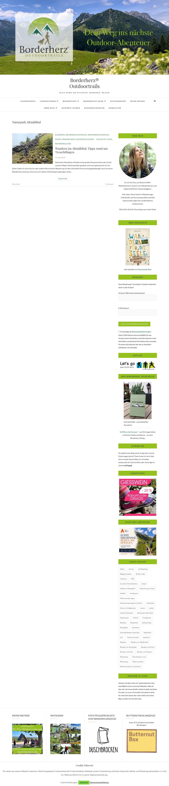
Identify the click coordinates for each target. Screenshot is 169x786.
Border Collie (140, 574)
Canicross (123, 579)
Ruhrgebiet (124, 628)
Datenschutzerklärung (99, 782)
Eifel (132, 579)
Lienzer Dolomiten (126, 613)
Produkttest (147, 618)
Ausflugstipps (143, 569)
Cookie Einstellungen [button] (68, 782)
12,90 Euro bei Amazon (128, 432)
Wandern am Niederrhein (139, 642)
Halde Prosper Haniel (147, 589)
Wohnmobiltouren (85, 139)
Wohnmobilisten (63, 143)
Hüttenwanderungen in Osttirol (131, 603)
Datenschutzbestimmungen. (141, 332)
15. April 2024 (60, 158)
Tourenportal (28, 101)
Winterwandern (138, 662)
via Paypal (128, 465)
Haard (144, 584)
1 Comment (109, 184)
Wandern (123, 642)
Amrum (131, 569)
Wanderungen (68, 139)
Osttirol (135, 618)
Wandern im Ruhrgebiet (128, 647)
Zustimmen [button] (84, 783)
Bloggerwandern (126, 574)
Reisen (58, 139)
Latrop (142, 608)
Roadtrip (123, 623)
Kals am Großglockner (128, 608)
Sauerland (135, 628)
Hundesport (134, 593)
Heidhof (123, 593)
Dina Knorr (16, 184)
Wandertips (124, 657)
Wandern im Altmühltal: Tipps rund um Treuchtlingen (81, 150)
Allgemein (60, 134)
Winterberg (124, 662)
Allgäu (122, 569)
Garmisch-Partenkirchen (128, 584)
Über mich (49, 108)
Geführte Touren (70, 108)
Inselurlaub (150, 603)
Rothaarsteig (146, 623)
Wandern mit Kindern (144, 652)
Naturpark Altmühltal (76, 134)
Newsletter (115, 108)
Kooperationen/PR (94, 108)
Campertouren (48, 101)
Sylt (121, 637)
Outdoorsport (118, 101)
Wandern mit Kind (126, 652)
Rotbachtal (134, 623)
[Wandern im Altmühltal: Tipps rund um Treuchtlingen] (32, 148)
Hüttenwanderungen (127, 598)
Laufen (151, 608)
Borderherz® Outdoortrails (84, 83)
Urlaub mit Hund (104, 139)
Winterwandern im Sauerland (130, 667)
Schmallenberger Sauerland (129, 633)
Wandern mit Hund (93, 101)
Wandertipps (70, 101)
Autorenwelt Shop (144, 269)
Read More (62, 178)
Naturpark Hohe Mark (145, 613)
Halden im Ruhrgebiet (127, 589)
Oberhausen (124, 618)
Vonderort (146, 637)
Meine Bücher (137, 101)
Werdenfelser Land (139, 657)
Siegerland (147, 633)
